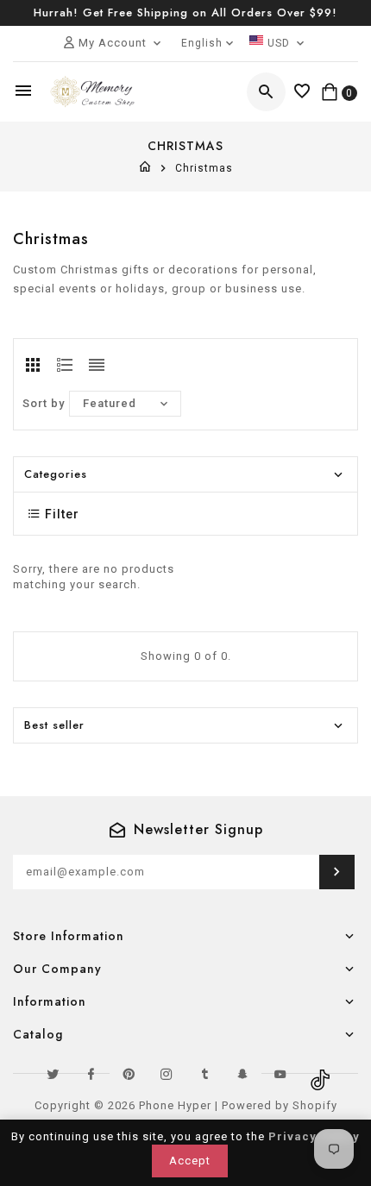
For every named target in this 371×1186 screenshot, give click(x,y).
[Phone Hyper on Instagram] (166, 1074)
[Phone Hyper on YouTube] (280, 1074)
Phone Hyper (175, 1105)
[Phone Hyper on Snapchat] (242, 1074)
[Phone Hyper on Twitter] (52, 1074)
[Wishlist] (302, 91)
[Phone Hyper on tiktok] (318, 1074)
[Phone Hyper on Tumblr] (204, 1074)
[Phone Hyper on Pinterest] (128, 1074)
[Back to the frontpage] (145, 168)
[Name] (337, 872)
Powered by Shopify (279, 1105)
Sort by (43, 403)
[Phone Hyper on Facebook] (90, 1074)
